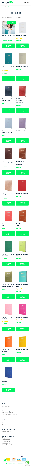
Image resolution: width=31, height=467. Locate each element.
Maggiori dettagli (8, 45)
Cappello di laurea (6, 443)
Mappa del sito (10, 464)
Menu (27, 2)
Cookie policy (21, 464)
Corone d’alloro (6, 439)
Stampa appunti (6, 431)
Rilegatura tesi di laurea (8, 438)
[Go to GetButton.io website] (27, 465)
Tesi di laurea (9, 7)
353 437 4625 (6, 406)
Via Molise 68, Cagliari (7, 412)
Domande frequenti (7, 444)
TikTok (4, 422)
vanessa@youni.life (7, 405)
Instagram (4, 421)
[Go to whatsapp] (27, 462)
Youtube (4, 424)
